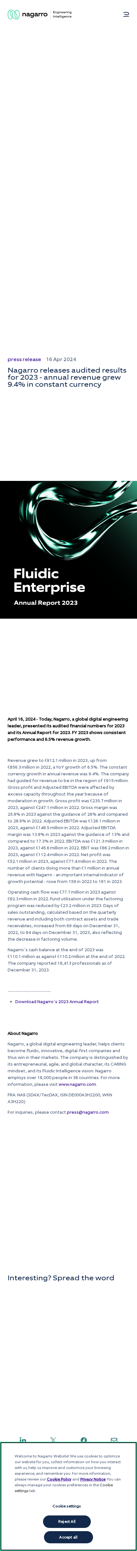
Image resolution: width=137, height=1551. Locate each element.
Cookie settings (67, 1506)
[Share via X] (53, 1440)
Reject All (67, 1521)
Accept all (68, 1537)
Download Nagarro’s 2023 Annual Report (57, 1002)
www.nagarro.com (77, 1084)
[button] (126, 14)
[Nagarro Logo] (39, 15)
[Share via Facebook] (84, 1440)
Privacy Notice (92, 1479)
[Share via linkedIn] (23, 1440)
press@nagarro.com (88, 1112)
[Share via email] (114, 1440)
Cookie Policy (59, 1479)
